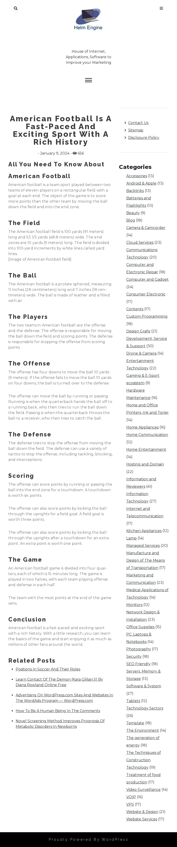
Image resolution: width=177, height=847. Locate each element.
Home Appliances (142, 427)
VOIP (131, 797)
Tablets (133, 701)
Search (15, 7)
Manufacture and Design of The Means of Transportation (145, 560)
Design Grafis (138, 331)
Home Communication (147, 435)
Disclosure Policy (143, 137)
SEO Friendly (138, 664)
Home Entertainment (146, 449)
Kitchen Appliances (144, 531)
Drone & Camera (141, 353)
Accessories (136, 176)
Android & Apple (141, 183)
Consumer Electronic (145, 294)
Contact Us (138, 123)
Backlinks (135, 191)
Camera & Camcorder (145, 227)
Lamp (131, 538)
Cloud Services (139, 242)
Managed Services (143, 545)
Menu (161, 7)
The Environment (142, 730)
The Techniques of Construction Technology (143, 760)
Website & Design (142, 812)
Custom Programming (147, 316)
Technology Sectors (144, 708)
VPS (130, 804)
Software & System (143, 686)
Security (134, 656)
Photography (138, 649)
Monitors (134, 605)
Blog (130, 220)
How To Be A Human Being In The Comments (58, 711)
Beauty (133, 213)
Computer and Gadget (147, 279)
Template (135, 723)
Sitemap (135, 130)
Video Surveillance (143, 789)
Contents (134, 309)
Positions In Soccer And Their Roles (48, 669)
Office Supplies (140, 627)
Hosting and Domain (145, 464)
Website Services (141, 819)
